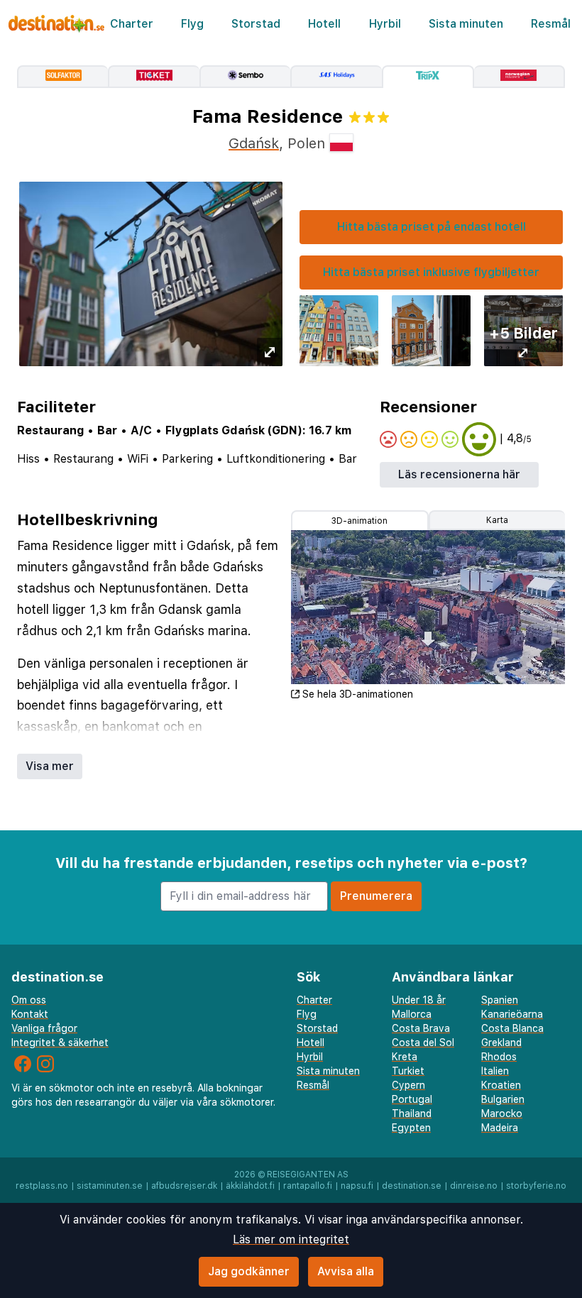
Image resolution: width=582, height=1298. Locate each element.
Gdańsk (254, 143)
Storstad (255, 24)
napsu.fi (357, 1186)
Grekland (501, 1042)
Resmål (551, 24)
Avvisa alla (345, 1271)
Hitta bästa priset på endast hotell (431, 226)
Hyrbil (385, 24)
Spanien (499, 1000)
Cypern (408, 1085)
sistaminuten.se (110, 1186)
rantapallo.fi (307, 1186)
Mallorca (412, 1014)
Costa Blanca (512, 1028)
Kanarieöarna (512, 1014)
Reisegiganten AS (307, 1174)
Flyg (192, 24)
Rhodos (499, 1056)
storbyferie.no (536, 1186)
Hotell (324, 24)
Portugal (412, 1099)
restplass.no (42, 1186)
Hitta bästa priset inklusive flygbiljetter (431, 272)
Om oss (28, 1000)
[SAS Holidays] (335, 76)
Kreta (404, 1056)
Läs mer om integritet (291, 1239)
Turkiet (408, 1071)
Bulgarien (503, 1099)
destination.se (411, 1186)
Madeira (499, 1127)
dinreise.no (474, 1186)
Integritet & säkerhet (60, 1042)
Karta (497, 520)
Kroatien (501, 1085)
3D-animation (359, 521)
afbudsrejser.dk (184, 1186)
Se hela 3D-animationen (357, 694)
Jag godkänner (249, 1271)
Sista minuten (466, 24)
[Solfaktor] (62, 76)
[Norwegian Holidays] (519, 76)
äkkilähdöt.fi (250, 1186)
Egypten (411, 1127)
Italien (495, 1071)
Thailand (412, 1113)
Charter (131, 24)
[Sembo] (244, 76)
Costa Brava (421, 1028)
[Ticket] (153, 76)
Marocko (501, 1113)
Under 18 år (419, 1000)
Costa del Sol (423, 1042)
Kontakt (29, 1014)
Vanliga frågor (44, 1028)
